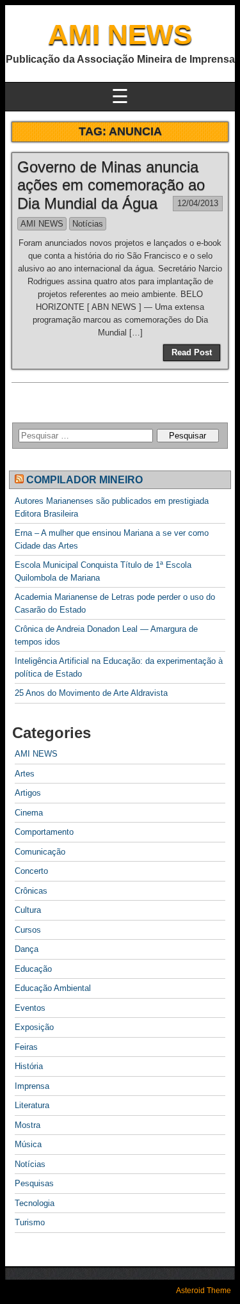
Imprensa (32, 1086)
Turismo (30, 1222)
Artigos (28, 793)
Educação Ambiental (53, 988)
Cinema (29, 812)
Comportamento (44, 832)
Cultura (28, 910)
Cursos (28, 930)
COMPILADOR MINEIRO (84, 479)
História (29, 1066)
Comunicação (40, 852)
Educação (33, 969)
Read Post (192, 352)
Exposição (34, 1027)
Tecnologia (34, 1203)
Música (28, 1144)
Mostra (27, 1125)
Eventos (30, 1008)
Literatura (32, 1105)
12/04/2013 (197, 203)
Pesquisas (34, 1183)
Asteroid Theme (203, 1290)
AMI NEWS (120, 34)
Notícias (87, 224)
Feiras (26, 1047)
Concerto (31, 871)
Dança (26, 949)
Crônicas (31, 891)
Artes (25, 773)
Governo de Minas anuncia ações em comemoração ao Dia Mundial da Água (111, 185)
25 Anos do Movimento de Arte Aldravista (91, 693)
